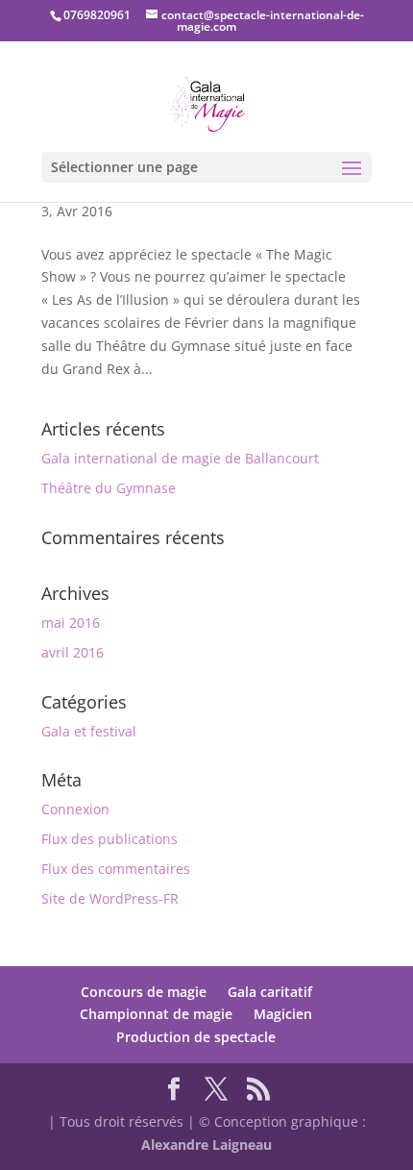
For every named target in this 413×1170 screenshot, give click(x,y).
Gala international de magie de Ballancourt (180, 458)
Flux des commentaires (115, 868)
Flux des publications (109, 839)
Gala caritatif (270, 992)
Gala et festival (88, 731)
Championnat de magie (156, 1014)
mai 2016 (70, 622)
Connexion (75, 809)
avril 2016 (72, 652)
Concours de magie (143, 992)
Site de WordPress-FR (110, 898)
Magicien (283, 1014)
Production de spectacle (196, 1037)
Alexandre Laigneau (206, 1144)
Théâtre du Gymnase (108, 488)
